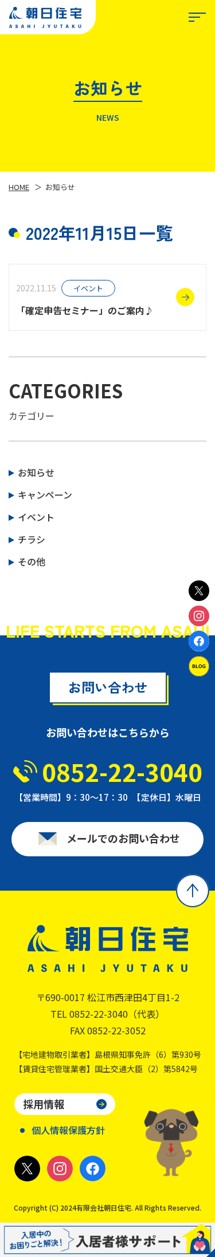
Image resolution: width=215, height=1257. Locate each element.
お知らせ (36, 472)
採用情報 (43, 1103)
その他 (31, 561)
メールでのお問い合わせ (123, 838)
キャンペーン (45, 494)
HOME (19, 186)
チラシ (31, 539)
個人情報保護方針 (68, 1130)
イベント (36, 517)
